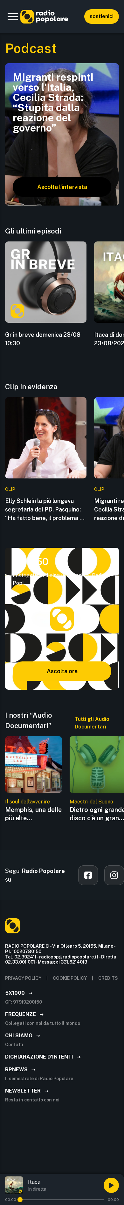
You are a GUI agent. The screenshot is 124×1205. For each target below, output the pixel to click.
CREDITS (108, 978)
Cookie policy (70, 978)
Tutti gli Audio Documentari (92, 723)
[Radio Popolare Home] (44, 17)
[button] (12, 16)
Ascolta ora (62, 671)
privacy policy (23, 978)
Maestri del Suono (91, 802)
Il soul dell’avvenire (27, 802)
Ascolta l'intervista (62, 187)
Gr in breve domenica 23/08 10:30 (42, 339)
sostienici (102, 16)
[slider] (20, 1199)
